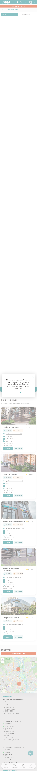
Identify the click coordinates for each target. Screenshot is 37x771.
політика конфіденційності (18, 392)
